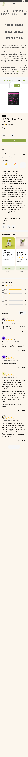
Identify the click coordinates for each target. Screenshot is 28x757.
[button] (14, 4)
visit (18, 71)
